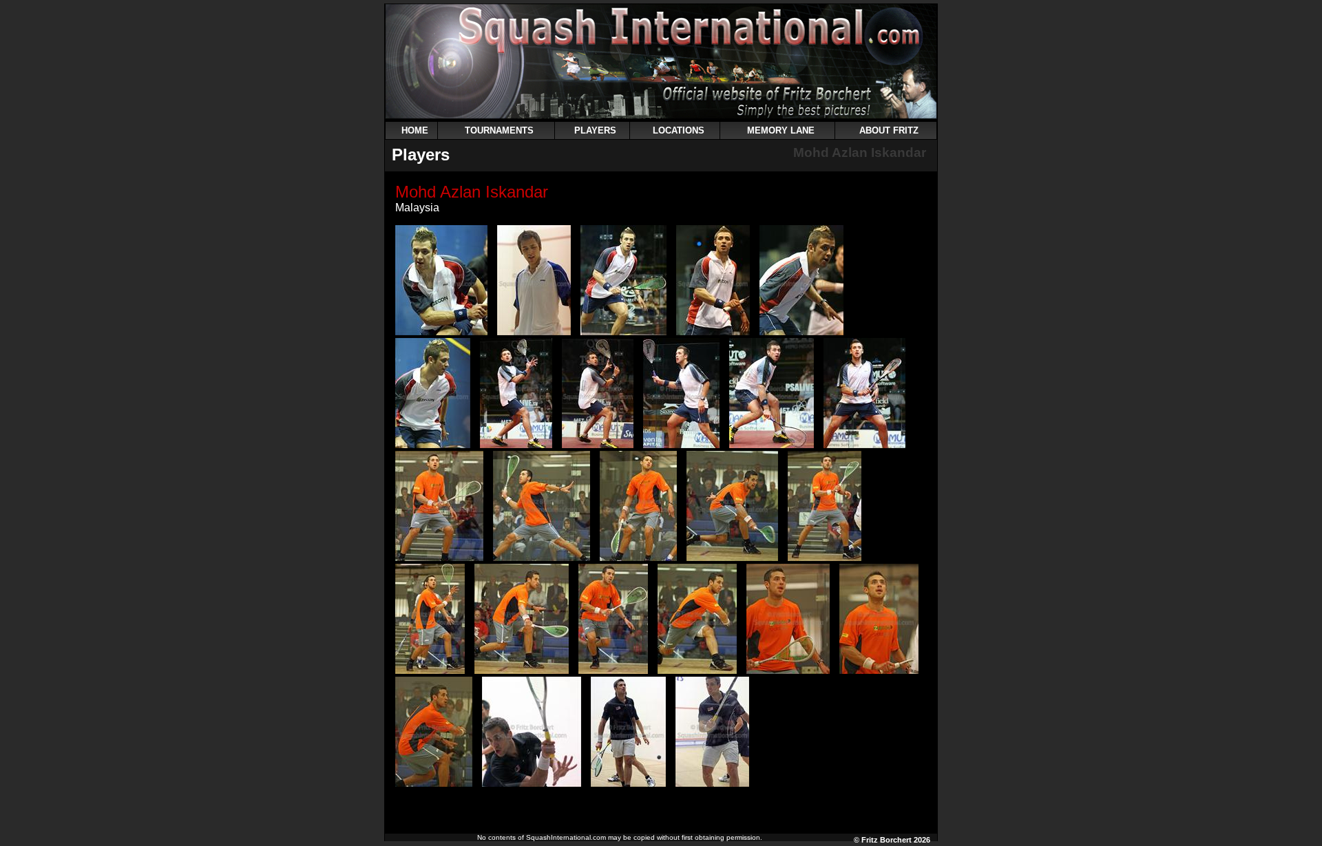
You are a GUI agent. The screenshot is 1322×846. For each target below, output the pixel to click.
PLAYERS (595, 130)
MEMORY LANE (781, 130)
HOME (414, 130)
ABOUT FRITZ (889, 130)
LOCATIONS (678, 130)
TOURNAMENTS (499, 130)
